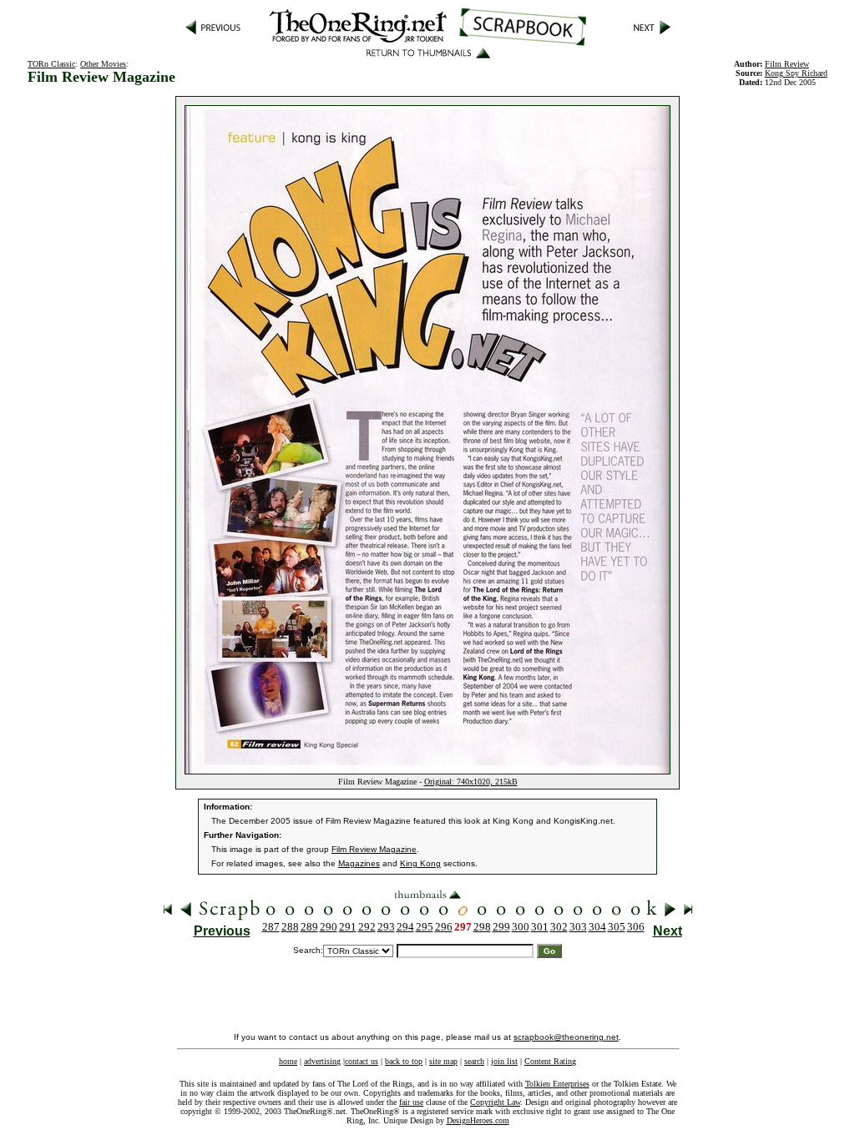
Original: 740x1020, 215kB (471, 781)
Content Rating (550, 1061)
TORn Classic (51, 63)
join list (504, 1061)
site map (443, 1061)
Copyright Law (495, 1102)
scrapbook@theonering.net (566, 1037)
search (474, 1061)
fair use (411, 1102)
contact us (361, 1061)
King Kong (420, 863)
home (288, 1061)
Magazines (359, 863)
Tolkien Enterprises (557, 1083)
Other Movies (103, 63)
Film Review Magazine (374, 849)
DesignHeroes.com (478, 1120)
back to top (403, 1061)
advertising (322, 1061)
